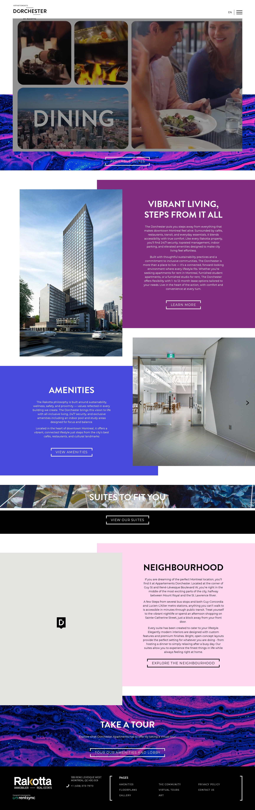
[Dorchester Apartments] (30, 12)
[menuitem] (139, 784)
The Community (170, 784)
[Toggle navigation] (239, 12)
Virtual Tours (169, 790)
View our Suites (127, 520)
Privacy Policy (209, 784)
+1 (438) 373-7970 (82, 786)
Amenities (126, 784)
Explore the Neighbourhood (183, 663)
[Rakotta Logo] (38, 783)
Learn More (183, 305)
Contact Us (206, 790)
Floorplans (128, 790)
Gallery (125, 795)
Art (161, 795)
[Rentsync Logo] (38, 797)
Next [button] (247, 403)
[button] (61, 623)
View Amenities (72, 452)
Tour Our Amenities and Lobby (127, 753)
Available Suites (127, 161)
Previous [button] (140, 403)
